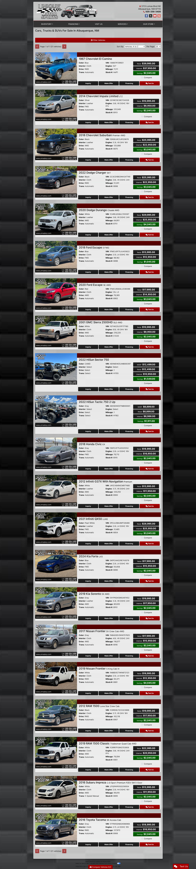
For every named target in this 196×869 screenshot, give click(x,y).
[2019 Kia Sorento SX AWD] (56, 603)
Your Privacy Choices (111, 863)
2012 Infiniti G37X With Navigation (105, 481)
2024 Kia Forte (91, 556)
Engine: (109, 66)
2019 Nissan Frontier (99, 668)
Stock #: (109, 72)
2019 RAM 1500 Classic (107, 743)
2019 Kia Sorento (94, 593)
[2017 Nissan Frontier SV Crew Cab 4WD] (56, 640)
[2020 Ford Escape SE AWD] (56, 294)
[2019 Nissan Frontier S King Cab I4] (56, 677)
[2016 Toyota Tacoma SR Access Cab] (56, 829)
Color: (81, 63)
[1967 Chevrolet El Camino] (56, 68)
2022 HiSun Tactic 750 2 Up (97, 402)
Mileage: (109, 69)
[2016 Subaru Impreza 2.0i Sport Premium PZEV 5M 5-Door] (56, 791)
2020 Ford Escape (95, 284)
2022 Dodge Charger (95, 172)
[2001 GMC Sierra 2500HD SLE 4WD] (56, 331)
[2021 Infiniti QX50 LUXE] (56, 528)
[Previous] (37, 46)
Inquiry (88, 83)
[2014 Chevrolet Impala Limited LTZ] (56, 105)
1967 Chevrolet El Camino (95, 58)
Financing (129, 83)
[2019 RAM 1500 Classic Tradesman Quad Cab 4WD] (56, 752)
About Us (92, 861)
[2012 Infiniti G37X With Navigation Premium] (56, 490)
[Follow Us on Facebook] (146, 15)
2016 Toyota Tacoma (100, 819)
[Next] (64, 46)
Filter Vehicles (99, 40)
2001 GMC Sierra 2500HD (100, 322)
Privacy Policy (106, 861)
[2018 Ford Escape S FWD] (56, 256)
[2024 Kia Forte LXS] (56, 565)
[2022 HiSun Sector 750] (56, 369)
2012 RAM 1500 (99, 706)
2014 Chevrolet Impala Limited (101, 96)
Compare (148, 77)
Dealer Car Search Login (82, 863)
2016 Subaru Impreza (110, 782)
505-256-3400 (153, 11)
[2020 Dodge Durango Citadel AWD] (56, 219)
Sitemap (101, 863)
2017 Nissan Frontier (101, 631)
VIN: (107, 63)
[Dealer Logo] (66, 11)
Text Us (151, 83)
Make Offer (108, 83)
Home (87, 861)
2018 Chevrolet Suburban (102, 135)
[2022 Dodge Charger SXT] (56, 182)
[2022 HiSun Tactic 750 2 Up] (56, 411)
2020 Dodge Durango (99, 210)
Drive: (81, 69)
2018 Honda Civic (92, 444)
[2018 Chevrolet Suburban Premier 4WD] (56, 144)
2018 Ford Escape (94, 247)
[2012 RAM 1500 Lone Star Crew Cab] (56, 715)
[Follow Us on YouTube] (154, 15)
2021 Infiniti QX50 (93, 519)
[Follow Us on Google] (159, 15)
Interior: (82, 66)
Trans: (82, 72)
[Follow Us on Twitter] (150, 15)
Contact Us (99, 861)
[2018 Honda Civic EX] (56, 453)
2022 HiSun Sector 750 (94, 359)
